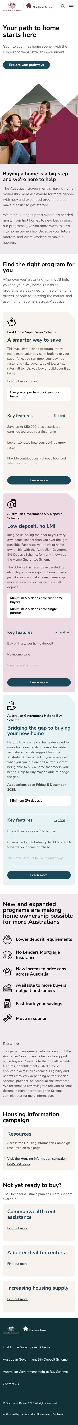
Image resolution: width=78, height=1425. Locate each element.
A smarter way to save (34, 340)
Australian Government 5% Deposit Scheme (35, 1360)
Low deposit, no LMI (31, 526)
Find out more (17, 1228)
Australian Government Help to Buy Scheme (35, 1372)
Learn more (39, 480)
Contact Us (11, 1384)
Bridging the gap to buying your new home (39, 730)
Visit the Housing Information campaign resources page (37, 1161)
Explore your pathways (26, 65)
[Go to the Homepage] (27, 6)
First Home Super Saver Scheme (26, 1347)
